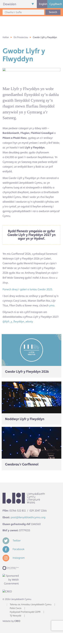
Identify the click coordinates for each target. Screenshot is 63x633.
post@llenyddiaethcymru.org (28, 517)
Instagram (18, 557)
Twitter (16, 540)
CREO (17, 621)
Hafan (6, 37)
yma (51, 305)
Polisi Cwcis (15, 608)
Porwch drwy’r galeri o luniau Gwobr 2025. (28, 289)
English (43, 4)
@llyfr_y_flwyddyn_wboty (18, 321)
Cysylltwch (55, 4)
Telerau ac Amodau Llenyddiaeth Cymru (30, 604)
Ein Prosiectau (21, 37)
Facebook (18, 549)
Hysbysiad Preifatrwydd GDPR (25, 612)
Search (53, 12)
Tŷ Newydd (15, 615)
